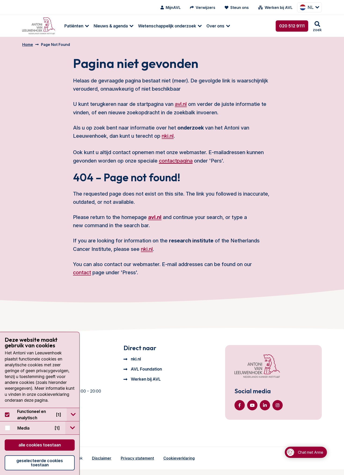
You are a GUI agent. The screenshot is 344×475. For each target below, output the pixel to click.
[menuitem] (74, 26)
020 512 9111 (292, 25)
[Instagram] (277, 405)
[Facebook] (239, 405)
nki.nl (168, 136)
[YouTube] (252, 405)
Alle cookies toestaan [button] (39, 444)
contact (82, 272)
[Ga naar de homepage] (257, 366)
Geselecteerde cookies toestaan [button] (39, 462)
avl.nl (181, 104)
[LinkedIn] (265, 405)
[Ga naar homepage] (38, 25)
